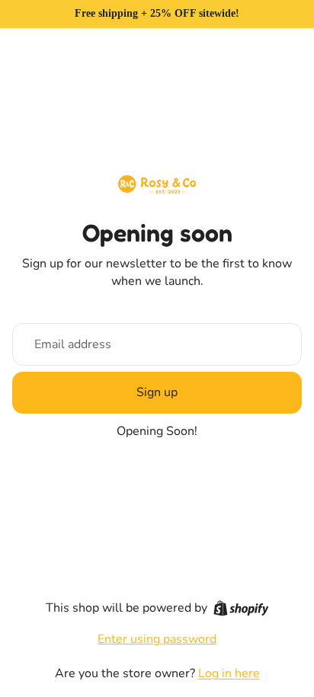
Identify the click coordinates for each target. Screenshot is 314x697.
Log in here (229, 673)
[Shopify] (241, 608)
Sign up (157, 392)
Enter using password (157, 639)
